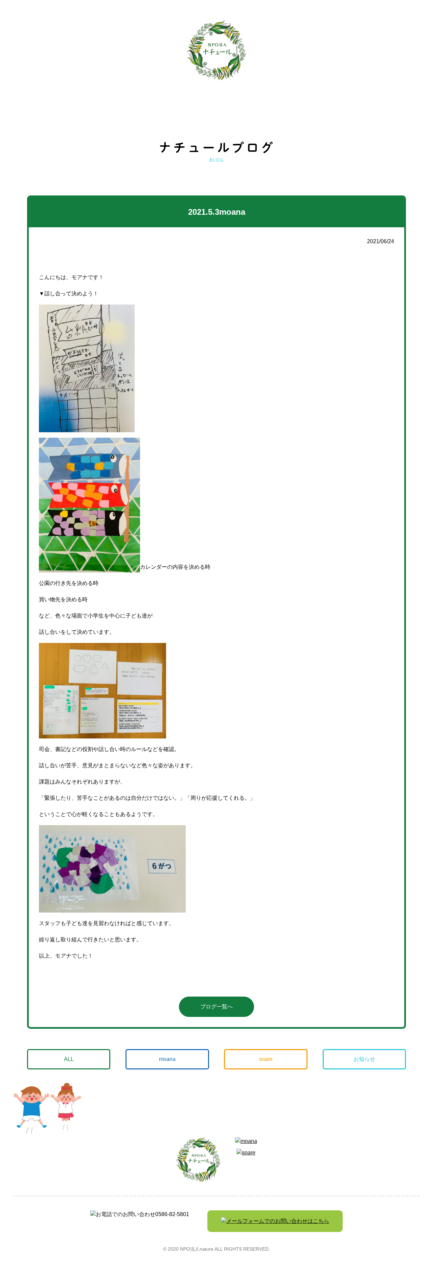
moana (167, 1059)
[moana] (84, 51)
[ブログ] (272, 51)
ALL (69, 1059)
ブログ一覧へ (216, 1006)
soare (266, 1059)
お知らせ (364, 1059)
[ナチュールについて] (334, 51)
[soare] (146, 50)
